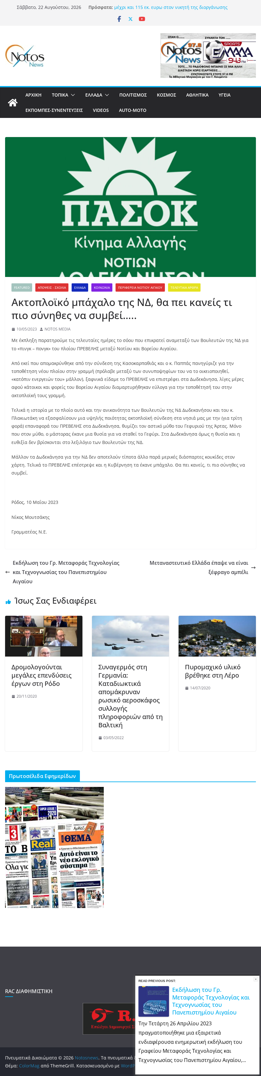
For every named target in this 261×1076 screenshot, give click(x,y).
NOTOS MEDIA (58, 329)
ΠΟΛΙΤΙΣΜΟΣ (133, 95)
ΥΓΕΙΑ (224, 95)
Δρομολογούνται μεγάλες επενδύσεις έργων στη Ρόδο (41, 675)
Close (256, 979)
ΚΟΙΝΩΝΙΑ (102, 287)
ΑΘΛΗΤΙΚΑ (197, 95)
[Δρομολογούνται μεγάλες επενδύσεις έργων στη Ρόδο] (43, 620)
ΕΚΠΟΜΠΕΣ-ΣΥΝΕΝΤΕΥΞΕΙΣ (54, 110)
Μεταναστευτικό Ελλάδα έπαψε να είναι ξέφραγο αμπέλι (199, 567)
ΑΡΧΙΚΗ (33, 95)
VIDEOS (101, 110)
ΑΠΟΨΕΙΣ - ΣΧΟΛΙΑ (52, 287)
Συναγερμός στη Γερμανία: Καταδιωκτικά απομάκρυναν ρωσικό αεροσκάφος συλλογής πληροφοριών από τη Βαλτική (130, 696)
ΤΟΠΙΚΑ (60, 95)
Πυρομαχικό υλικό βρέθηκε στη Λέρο (213, 671)
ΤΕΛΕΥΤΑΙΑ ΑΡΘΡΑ (184, 287)
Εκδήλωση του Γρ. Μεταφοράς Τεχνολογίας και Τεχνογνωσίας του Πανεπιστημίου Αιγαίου (66, 572)
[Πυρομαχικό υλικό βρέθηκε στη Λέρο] (217, 620)
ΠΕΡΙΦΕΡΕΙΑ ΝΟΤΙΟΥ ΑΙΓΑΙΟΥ (140, 287)
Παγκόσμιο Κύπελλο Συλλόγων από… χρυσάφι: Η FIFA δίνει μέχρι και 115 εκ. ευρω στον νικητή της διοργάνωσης (177, 10)
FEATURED (22, 287)
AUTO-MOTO (132, 110)
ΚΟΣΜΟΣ (166, 95)
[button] (71, 95)
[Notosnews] (12, 102)
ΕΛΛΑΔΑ (93, 95)
